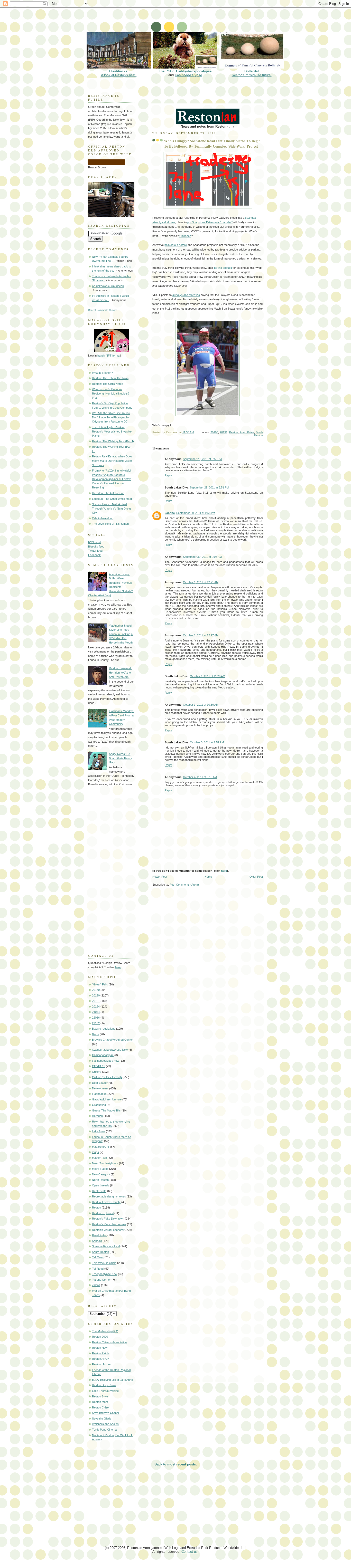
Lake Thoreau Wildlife (105, 1390)
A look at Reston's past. (118, 73)
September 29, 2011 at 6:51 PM (209, 487)
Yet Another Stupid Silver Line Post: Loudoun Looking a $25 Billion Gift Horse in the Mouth (121, 634)
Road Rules (246, 432)
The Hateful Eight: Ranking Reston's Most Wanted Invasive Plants (112, 431)
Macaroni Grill (100, 1146)
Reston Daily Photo (104, 1385)
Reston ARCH (100, 1358)
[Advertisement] (179, 19)
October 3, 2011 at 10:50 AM (200, 704)
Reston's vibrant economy (108, 1229)
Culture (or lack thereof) (107, 1077)
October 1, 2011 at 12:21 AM (200, 582)
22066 (96, 1017)
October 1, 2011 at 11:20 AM (207, 676)
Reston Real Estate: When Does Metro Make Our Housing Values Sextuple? (112, 460)
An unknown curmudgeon (108, 286)
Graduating (99, 1104)
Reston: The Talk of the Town (110, 378)
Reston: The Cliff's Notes (107, 383)
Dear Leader (100, 1082)
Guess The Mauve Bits (106, 1110)
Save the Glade (101, 1418)
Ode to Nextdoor (102, 518)
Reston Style (100, 1396)
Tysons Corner (101, 1279)
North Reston (100, 1179)
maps (95, 1152)
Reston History (101, 1364)
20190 (214, 432)
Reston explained (103, 1213)
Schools (97, 1240)
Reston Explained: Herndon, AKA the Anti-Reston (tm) (120, 672)
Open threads (100, 1185)
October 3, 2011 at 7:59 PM (207, 742)
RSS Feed (94, 542)
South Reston (258, 434)
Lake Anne (98, 1131)
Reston (233, 432)
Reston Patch (100, 1353)
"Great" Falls (100, 984)
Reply (168, 475)
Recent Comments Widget (102, 310)
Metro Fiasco (100, 1168)
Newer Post (159, 876)
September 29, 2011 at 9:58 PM (195, 512)
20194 (96, 1006)
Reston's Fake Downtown (108, 1218)
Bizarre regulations (103, 1028)
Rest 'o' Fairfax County (106, 1202)
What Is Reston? (102, 372)
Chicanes (185, 235)
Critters (96, 1071)
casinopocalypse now (105, 1060)
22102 (96, 1023)
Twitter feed (95, 550)
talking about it (223, 267)
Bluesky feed (96, 546)
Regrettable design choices (109, 1196)
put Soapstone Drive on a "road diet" (210, 222)
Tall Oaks (98, 1257)
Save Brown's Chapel (105, 1412)
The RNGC (185, 71)
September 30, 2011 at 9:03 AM (202, 556)
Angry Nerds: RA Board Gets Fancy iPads (120, 758)
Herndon (97, 1115)
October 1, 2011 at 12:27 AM (200, 635)
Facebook (94, 555)
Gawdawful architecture (107, 1099)
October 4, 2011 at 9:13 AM (200, 777)
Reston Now (99, 1347)
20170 (96, 989)
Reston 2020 (100, 1336)
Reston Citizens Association (109, 1342)
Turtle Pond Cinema (104, 1429)
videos (96, 1285)
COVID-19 (98, 1066)
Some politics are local (106, 1246)
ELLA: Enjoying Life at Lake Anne (112, 1379)
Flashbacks (99, 1093)
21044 (96, 1011)
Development (100, 1088)
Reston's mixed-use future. (252, 73)
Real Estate (99, 1191)
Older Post (256, 876)
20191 (223, 432)
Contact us (189, 1552)
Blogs (95, 1034)
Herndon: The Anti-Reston (108, 493)
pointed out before (175, 244)
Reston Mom (100, 1401)
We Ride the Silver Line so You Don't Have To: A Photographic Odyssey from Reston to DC (111, 417)
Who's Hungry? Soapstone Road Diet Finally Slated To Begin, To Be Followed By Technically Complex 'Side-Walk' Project (213, 143)
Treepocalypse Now (104, 1274)
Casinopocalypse (188, 75)
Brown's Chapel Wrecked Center (112, 1039)
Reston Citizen (101, 1407)
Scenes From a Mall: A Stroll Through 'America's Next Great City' (111, 508)
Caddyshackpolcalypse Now (110, 1049)
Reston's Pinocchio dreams (109, 1224)
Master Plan (99, 1157)
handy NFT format (108, 355)
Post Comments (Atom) (184, 884)
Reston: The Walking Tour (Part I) (113, 441)
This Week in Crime (104, 1262)
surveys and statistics (186, 294)
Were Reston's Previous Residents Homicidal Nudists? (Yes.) (110, 393)
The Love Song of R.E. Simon (110, 523)
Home (208, 876)
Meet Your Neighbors (105, 1163)
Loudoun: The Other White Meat (112, 498)
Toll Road (98, 1268)
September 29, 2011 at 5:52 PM (202, 459)
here (224, 870)
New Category (101, 1174)
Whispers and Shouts (105, 1423)
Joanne (170, 512)
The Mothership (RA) (105, 1331)
